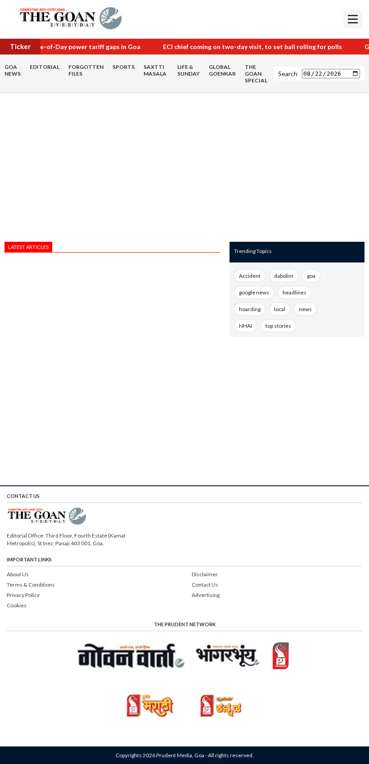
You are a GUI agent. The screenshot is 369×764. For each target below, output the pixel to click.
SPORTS (123, 66)
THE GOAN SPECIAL (256, 73)
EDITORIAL (44, 66)
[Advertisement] (112, 170)
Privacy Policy (23, 595)
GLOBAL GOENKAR (222, 70)
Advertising (206, 595)
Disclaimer (205, 574)
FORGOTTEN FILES (86, 70)
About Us (18, 574)
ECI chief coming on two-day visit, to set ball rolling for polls (245, 46)
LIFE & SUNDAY (188, 70)
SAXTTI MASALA (155, 70)
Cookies (17, 605)
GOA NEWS (12, 70)
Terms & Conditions (31, 584)
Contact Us (205, 584)
